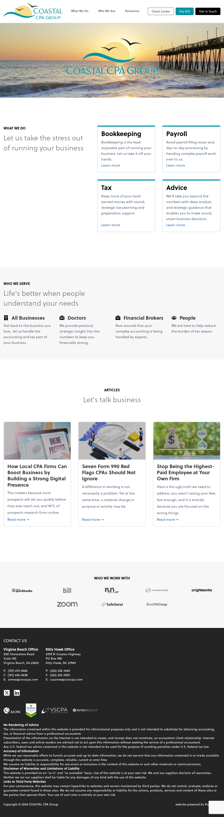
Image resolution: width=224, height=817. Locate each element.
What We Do (79, 11)
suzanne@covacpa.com (66, 679)
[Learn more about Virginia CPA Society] (55, 710)
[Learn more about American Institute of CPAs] (12, 710)
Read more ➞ (37, 519)
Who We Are (106, 11)
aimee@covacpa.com (23, 679)
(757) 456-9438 (18, 675)
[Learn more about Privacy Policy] (85, 710)
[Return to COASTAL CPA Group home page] (33, 11)
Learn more (126, 165)
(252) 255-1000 (60, 675)
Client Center (161, 11)
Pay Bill (184, 11)
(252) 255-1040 (60, 670)
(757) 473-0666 (17, 670)
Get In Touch (208, 11)
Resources (132, 11)
